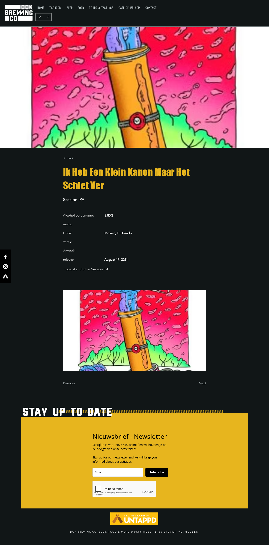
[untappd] (5, 276)
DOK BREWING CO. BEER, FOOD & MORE (100, 531)
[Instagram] (5, 266)
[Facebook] (5, 257)
